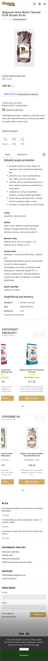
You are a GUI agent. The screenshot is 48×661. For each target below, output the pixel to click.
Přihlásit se (38, 614)
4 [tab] (23, 406)
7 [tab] (30, 406)
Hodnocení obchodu (10, 552)
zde (37, 645)
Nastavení (24, 649)
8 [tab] (33, 406)
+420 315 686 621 (9, 578)
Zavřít (40, 147)
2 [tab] (17, 406)
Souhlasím (24, 655)
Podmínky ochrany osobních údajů (17, 562)
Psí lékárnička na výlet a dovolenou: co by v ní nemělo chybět (21, 521)
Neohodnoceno (19, 19)
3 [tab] (20, 406)
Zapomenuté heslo (9, 617)
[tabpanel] (31, 371)
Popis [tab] (7, 154)
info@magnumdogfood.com (14, 575)
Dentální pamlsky (27, 302)
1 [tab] (15, 406)
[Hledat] (34, 3)
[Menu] (44, 3)
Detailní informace (10, 131)
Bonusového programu (28, 94)
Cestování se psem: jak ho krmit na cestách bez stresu (22, 532)
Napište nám (7, 555)
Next (42, 334)
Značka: (13, 76)
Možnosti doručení (14, 110)
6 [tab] (28, 406)
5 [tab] (25, 406)
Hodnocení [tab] (22, 154)
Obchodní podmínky (10, 558)
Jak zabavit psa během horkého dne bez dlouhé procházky (22, 509)
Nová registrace (8, 613)
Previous (36, 334)
